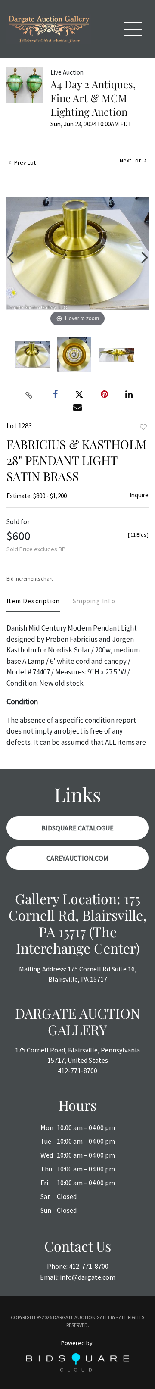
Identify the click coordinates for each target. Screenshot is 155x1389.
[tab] (33, 604)
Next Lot (131, 160)
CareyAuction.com (77, 858)
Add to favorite (143, 427)
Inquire (139, 495)
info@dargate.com (87, 1277)
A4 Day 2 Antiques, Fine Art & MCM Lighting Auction (93, 98)
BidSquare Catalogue (77, 828)
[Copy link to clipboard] (29, 395)
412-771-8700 (77, 1070)
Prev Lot (24, 162)
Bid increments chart (29, 578)
